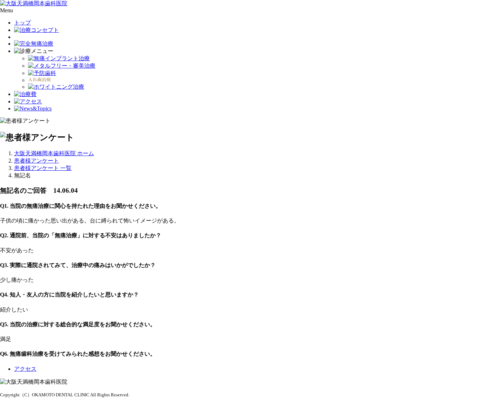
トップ (22, 23)
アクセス (25, 369)
